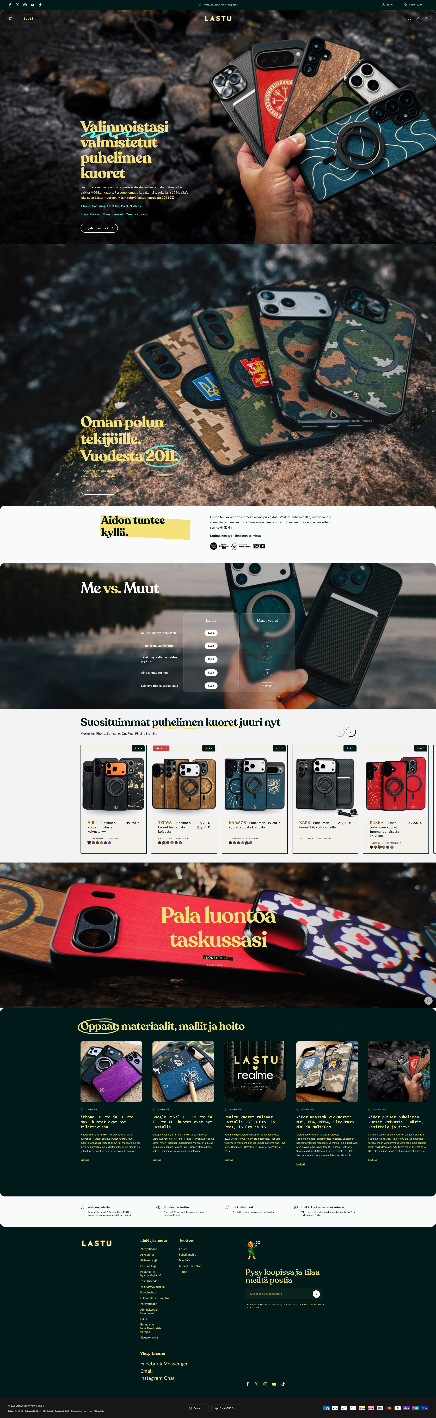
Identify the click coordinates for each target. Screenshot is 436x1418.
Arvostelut (147, 1254)
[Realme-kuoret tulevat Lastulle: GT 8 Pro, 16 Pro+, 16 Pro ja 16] (255, 1072)
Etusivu (183, 1249)
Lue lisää (85, 1159)
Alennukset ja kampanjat (149, 1311)
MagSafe (184, 1260)
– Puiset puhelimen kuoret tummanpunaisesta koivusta (384, 829)
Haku (143, 1319)
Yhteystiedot (148, 1249)
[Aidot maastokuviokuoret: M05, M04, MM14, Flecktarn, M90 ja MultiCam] (327, 1072)
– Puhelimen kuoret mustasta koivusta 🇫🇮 (102, 827)
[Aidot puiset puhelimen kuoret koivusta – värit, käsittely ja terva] (399, 1072)
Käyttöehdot (48, 1411)
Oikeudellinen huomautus (81, 1411)
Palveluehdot (148, 1292)
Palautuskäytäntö (15, 1411)
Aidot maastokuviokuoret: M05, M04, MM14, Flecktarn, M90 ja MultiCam (326, 1121)
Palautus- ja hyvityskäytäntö (150, 1273)
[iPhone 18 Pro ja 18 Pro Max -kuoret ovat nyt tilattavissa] (111, 1072)
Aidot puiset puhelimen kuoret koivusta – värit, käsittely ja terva (395, 1121)
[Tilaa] (316, 1293)
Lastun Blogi (148, 1266)
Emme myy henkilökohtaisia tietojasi (150, 1328)
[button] (428, 1001)
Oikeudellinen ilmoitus (154, 1298)
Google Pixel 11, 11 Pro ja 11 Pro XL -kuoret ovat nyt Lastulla (182, 1121)
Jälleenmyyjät (149, 1260)
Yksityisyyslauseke (152, 1287)
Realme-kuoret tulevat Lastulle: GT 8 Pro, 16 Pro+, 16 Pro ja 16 (249, 1121)
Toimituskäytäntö (62, 1411)
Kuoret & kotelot (190, 1266)
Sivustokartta (149, 1337)
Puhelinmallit (187, 1254)
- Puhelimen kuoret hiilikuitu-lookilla (317, 825)
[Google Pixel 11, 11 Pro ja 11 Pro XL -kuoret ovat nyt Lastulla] (183, 1072)
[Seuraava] (350, 731)
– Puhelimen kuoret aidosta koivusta (247, 825)
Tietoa (183, 1272)
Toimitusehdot (149, 1281)
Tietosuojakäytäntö (33, 1411)
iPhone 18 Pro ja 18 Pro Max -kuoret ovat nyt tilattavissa (107, 1121)
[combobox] (390, 5)
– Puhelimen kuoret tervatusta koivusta (174, 827)
